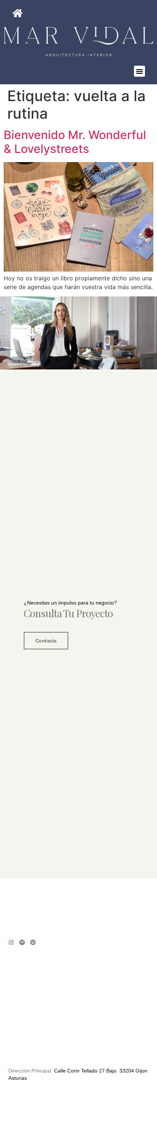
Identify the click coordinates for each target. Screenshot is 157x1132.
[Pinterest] (33, 942)
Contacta (46, 641)
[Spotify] (22, 942)
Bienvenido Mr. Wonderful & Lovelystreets (75, 142)
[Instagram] (11, 942)
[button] (139, 71)
